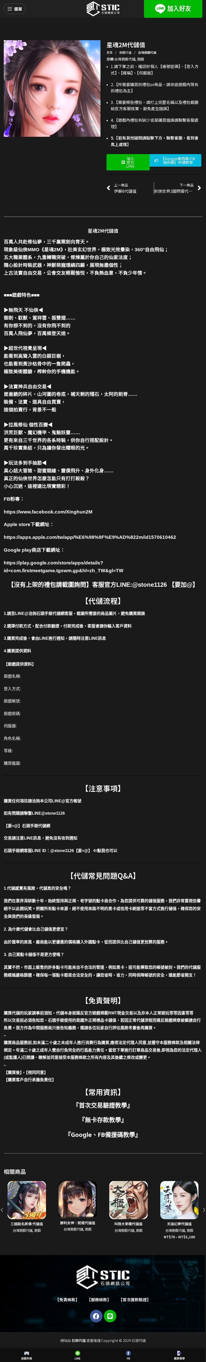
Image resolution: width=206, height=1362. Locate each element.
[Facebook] (96, 1316)
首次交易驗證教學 (103, 1105)
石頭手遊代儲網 (36, 826)
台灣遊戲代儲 (147, 52)
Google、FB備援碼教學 (103, 1134)
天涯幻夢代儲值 (179, 1223)
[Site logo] (103, 8)
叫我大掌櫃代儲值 (128, 1223)
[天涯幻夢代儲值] (179, 1200)
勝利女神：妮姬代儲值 (77, 1222)
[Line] (110, 1316)
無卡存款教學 (103, 1120)
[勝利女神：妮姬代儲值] (78, 1199)
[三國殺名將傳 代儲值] (27, 1200)
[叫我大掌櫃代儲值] (128, 1200)
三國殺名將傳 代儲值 (27, 1223)
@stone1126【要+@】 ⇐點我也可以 (83, 851)
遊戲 (140, 58)
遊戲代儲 (125, 52)
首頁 (110, 52)
